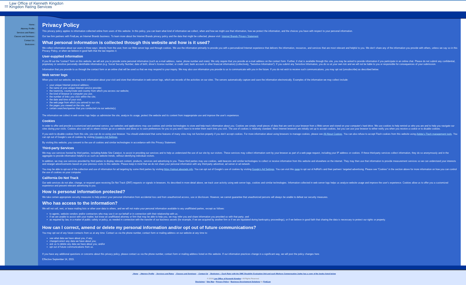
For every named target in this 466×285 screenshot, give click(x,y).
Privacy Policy (222, 282)
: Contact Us (203, 274)
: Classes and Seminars (185, 274)
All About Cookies (332, 134)
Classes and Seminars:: (24, 36)
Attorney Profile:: (28, 28)
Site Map (210, 282)
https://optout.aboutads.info (178, 169)
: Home (135, 274)
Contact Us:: (29, 40)
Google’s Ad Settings (106, 137)
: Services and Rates (164, 274)
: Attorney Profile (146, 274)
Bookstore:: (30, 44)
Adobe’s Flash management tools (434, 134)
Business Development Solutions (245, 282)
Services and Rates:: (26, 32)
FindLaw (267, 282)
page (297, 169)
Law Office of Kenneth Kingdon (227, 279)
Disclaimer (200, 282)
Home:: (32, 24)
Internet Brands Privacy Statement (240, 36)
